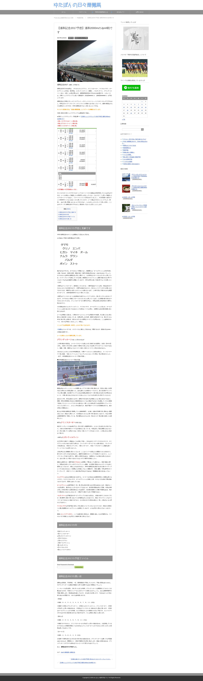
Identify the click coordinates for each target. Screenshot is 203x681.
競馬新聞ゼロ (127, 147)
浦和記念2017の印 (63, 214)
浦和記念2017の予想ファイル (66, 216)
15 (142, 107)
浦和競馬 (66, 652)
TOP (64, 17)
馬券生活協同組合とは (101, 12)
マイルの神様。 (127, 154)
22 (142, 110)
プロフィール (82, 12)
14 (138, 107)
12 (131, 107)
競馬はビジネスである (129, 145)
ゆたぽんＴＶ (120, 12)
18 (127, 110)
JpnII (62, 652)
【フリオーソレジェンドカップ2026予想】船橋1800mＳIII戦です (139, 187)
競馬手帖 (125, 150)
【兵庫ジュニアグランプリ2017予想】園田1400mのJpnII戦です (77, 662)
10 (124, 107)
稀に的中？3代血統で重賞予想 (132, 157)
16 (145, 107)
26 (131, 113)
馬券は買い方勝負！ (129, 152)
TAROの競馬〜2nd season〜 (131, 164)
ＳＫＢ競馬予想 (127, 159)
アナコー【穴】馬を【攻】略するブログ (134, 139)
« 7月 (123, 119)
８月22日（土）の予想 (128, 216)
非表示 (68, 209)
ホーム (63, 12)
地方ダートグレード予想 (81, 38)
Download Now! (78, 567)
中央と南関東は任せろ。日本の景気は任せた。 (134, 142)
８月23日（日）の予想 (128, 197)
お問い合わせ (139, 12)
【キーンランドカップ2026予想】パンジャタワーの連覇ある (139, 206)
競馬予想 (71, 38)
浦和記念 (72, 652)
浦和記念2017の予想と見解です (67, 212)
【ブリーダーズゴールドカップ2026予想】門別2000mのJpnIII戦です (139, 176)
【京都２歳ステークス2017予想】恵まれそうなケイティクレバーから (90, 659)
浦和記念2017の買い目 (64, 218)
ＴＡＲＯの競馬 (127, 161)
